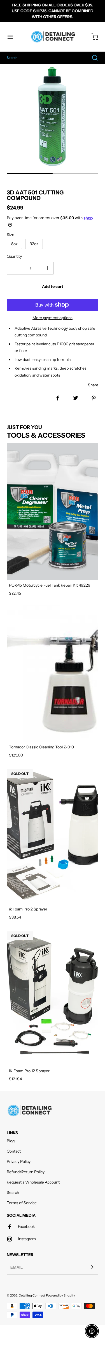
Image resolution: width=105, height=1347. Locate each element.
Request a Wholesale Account (33, 1182)
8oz (14, 243)
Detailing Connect (32, 1295)
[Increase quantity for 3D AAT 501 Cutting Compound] (47, 268)
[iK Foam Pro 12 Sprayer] (52, 997)
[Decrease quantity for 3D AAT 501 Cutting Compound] (13, 268)
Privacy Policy (19, 1161)
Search (13, 1192)
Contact (14, 1151)
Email (16, 1266)
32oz (34, 243)
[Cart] (92, 37)
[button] (13, 37)
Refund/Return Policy (26, 1171)
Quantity (14, 256)
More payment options (52, 317)
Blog (11, 1140)
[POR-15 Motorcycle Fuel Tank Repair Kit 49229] (52, 511)
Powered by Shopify (60, 1295)
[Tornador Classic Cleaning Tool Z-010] (52, 673)
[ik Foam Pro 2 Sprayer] (52, 835)
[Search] (92, 58)
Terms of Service (22, 1202)
